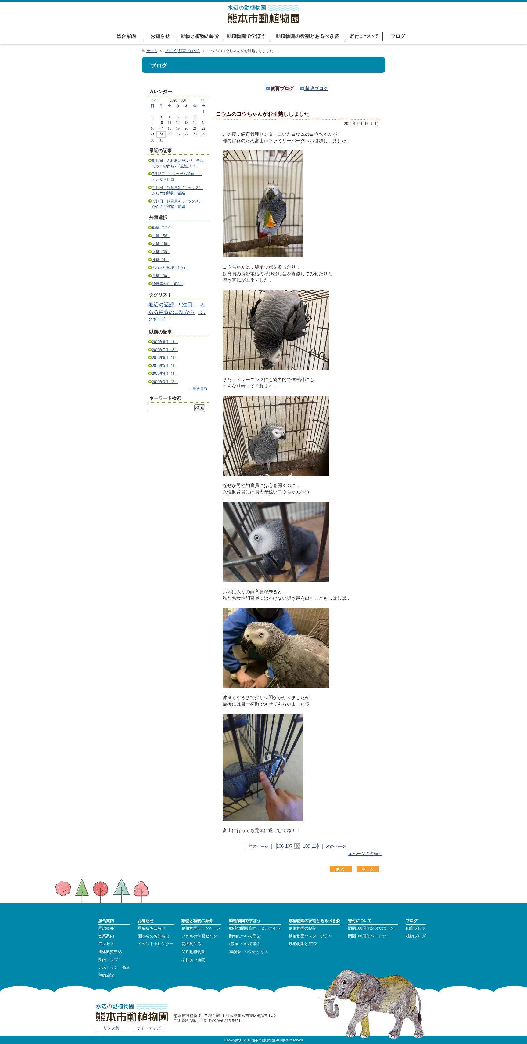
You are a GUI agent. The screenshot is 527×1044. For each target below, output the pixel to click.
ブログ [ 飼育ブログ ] (182, 51)
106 (279, 846)
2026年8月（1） (165, 342)
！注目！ (187, 305)
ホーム (151, 51)
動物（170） (162, 228)
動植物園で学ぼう (246, 36)
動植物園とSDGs (303, 944)
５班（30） (161, 276)
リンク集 (111, 1028)
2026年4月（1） (165, 373)
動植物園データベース (201, 928)
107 (288, 846)
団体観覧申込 (110, 952)
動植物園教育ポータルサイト (255, 928)
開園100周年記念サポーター (373, 928)
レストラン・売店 (114, 967)
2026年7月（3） (165, 350)
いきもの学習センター (201, 936)
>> (203, 100)
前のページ (258, 846)
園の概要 (106, 928)
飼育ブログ (416, 928)
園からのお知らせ (154, 936)
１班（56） (161, 236)
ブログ (398, 36)
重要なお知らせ (152, 928)
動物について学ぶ (245, 936)
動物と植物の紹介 (200, 36)
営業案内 (106, 936)
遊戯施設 (106, 975)
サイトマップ (148, 1028)
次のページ (336, 846)
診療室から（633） (167, 284)
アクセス (106, 944)
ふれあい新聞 (193, 960)
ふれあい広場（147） (169, 268)
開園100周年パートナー (369, 936)
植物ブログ (316, 88)
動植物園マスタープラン (310, 936)
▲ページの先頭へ (365, 853)
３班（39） (161, 252)
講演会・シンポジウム (249, 952)
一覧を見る (198, 388)
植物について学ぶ (245, 944)
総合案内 (126, 36)
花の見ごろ (191, 944)
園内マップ (108, 960)
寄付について (364, 36)
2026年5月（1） (165, 365)
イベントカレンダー (156, 944)
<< (153, 100)
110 (315, 846)
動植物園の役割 (302, 928)
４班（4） (160, 260)
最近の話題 (161, 305)
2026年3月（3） (165, 382)
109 (306, 846)
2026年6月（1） (165, 358)
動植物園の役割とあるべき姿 (307, 36)
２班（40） (161, 244)
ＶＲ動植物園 (193, 952)
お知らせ (160, 36)
